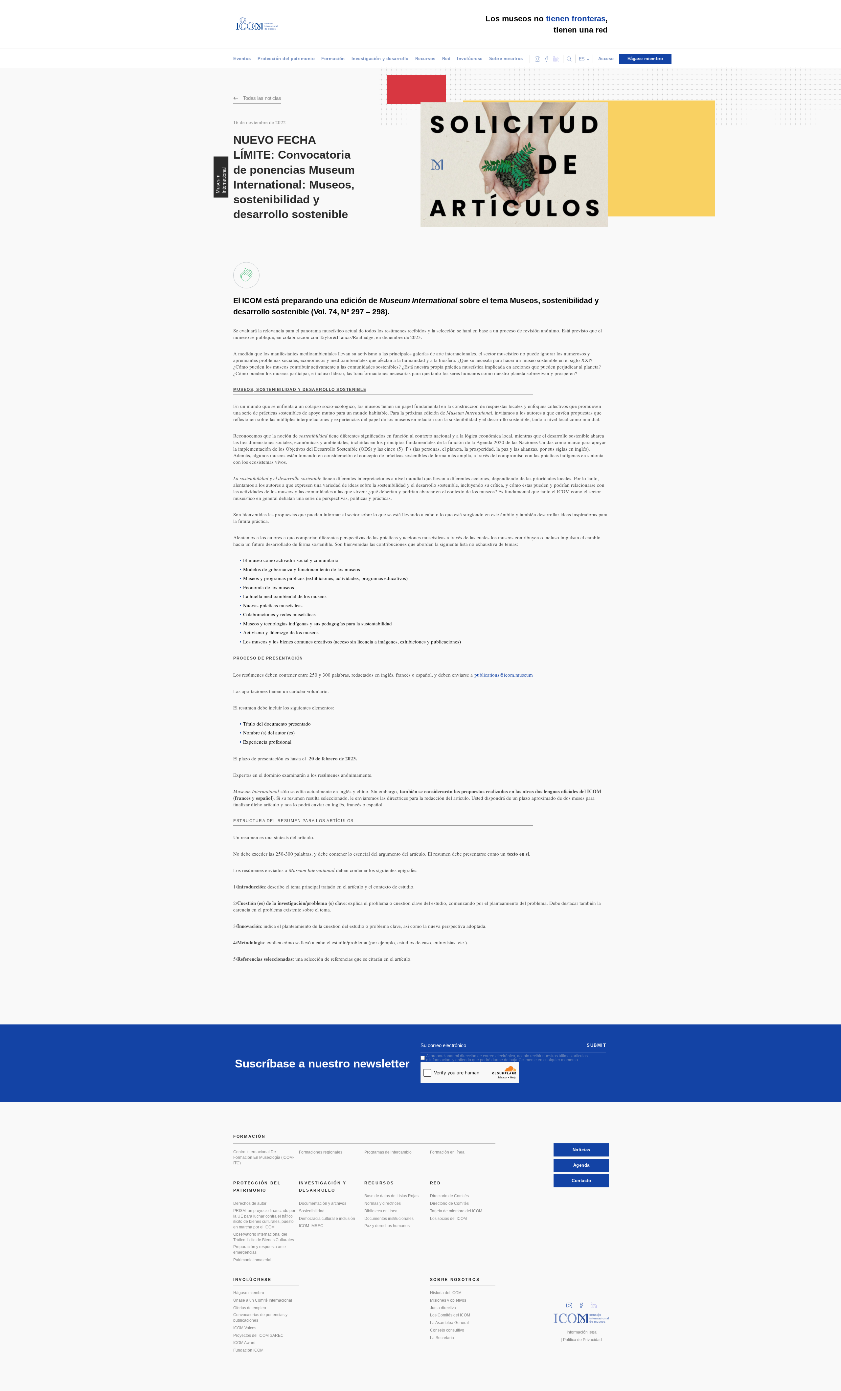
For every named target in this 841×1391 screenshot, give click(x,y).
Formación (333, 58)
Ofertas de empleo (249, 1308)
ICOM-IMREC (311, 1225)
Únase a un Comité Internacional (262, 1300)
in (571, 1303)
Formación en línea (447, 1152)
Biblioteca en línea (381, 1211)
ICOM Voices (244, 1328)
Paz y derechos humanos (387, 1225)
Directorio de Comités (449, 1196)
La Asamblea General (449, 1322)
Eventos (242, 58)
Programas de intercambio (388, 1152)
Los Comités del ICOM (450, 1315)
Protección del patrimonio (286, 58)
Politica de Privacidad (582, 1339)
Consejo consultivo (447, 1330)
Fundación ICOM (248, 1350)
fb (583, 1303)
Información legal (582, 1332)
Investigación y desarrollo (380, 58)
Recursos (425, 58)
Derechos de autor (249, 1203)
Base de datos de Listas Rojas (391, 1196)
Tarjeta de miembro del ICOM (456, 1211)
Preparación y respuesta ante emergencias (259, 1250)
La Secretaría (442, 1337)
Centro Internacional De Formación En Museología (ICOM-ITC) (263, 1157)
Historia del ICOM (446, 1292)
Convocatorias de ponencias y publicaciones (260, 1317)
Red (446, 58)
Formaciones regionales (320, 1152)
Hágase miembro (248, 1292)
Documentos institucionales (389, 1218)
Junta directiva (443, 1308)
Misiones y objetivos (448, 1300)
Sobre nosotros (506, 58)
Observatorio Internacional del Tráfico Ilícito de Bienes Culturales (263, 1237)
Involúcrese (470, 58)
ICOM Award (244, 1342)
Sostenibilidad (312, 1211)
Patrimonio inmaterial (252, 1260)
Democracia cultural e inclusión (327, 1218)
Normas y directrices (382, 1203)
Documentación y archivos (322, 1203)
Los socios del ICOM (448, 1218)
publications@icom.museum (503, 674)
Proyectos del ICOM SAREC (258, 1335)
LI (596, 1303)
